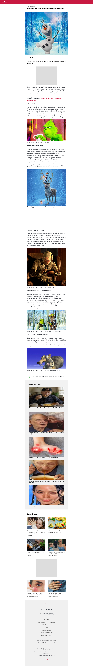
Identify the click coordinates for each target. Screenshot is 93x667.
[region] (46, 75)
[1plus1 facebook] (49, 610)
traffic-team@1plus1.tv (47, 656)
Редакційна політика (46, 635)
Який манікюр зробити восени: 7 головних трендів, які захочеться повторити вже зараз (55, 595)
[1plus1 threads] (43, 610)
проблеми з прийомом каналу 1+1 (46, 622)
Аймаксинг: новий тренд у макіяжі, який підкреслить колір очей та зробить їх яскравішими (35, 595)
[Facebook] (27, 57)
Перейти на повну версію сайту (46, 603)
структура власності (46, 630)
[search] (87, 2)
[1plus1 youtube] (51, 610)
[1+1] (4, 1)
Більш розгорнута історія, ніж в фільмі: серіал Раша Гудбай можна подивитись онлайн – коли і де (57, 554)
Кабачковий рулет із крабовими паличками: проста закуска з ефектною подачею (55, 532)
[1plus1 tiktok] (46, 610)
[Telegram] (30, 57)
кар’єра (46, 625)
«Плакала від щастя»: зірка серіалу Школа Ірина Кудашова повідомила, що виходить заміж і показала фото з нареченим (36, 533)
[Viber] (32, 57)
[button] (90, 1)
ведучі (46, 627)
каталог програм (47, 624)
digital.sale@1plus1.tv (46, 653)
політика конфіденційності (46, 632)
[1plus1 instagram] (41, 610)
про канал (46, 619)
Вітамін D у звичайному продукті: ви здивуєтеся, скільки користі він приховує (35, 554)
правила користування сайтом (46, 633)
